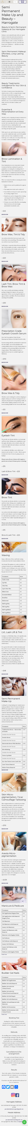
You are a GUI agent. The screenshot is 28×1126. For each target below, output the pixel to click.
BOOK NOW (5, 214)
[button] (24, 1122)
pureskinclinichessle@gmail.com (14, 1119)
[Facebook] (12, 1096)
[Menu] (9, 2)
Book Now (4, 954)
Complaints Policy (22, 1121)
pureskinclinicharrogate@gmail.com (14, 1109)
